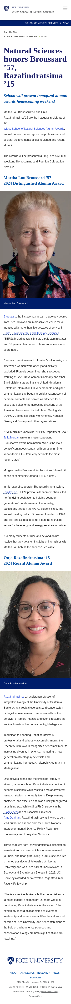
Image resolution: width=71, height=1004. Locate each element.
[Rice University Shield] (6, 10)
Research (43, 972)
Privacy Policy (34, 991)
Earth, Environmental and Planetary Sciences (31, 333)
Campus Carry (35, 996)
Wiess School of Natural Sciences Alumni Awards (34, 128)
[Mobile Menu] (65, 8)
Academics (28, 972)
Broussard (10, 316)
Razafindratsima (14, 696)
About (14, 972)
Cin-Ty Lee (10, 492)
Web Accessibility (50, 991)
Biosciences (11, 812)
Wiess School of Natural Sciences (33, 11)
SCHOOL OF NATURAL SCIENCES (41, 23)
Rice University (20, 7)
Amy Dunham (12, 817)
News (66, 23)
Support (35, 977)
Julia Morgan (11, 437)
